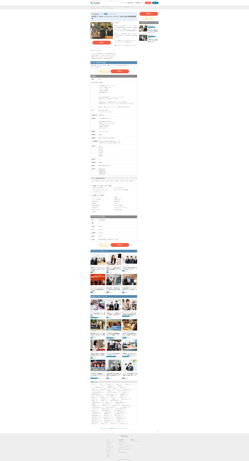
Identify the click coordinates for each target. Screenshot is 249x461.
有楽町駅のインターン (116, 399)
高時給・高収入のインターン (127, 399)
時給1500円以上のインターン (109, 418)
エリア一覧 (108, 449)
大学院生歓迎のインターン (124, 394)
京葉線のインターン (109, 402)
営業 (132, 6)
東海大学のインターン (108, 415)
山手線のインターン (113, 397)
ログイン (155, 2)
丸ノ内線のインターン (96, 408)
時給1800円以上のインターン (109, 420)
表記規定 (120, 444)
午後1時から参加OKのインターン (107, 408)
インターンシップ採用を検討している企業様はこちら (132, 2)
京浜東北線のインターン (105, 399)
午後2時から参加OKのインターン (121, 408)
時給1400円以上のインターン (97, 418)
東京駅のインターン (95, 400)
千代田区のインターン (129, 384)
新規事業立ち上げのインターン (112, 387)
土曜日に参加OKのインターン (119, 413)
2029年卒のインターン (116, 405)
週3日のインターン (123, 387)
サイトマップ (108, 452)
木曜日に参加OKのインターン (109, 412)
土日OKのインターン (126, 392)
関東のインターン (105, 423)
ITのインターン (94, 384)
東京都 (109, 14)
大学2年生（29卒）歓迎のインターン (124, 390)
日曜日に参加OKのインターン (97, 415)
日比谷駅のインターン (104, 397)
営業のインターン (111, 384)
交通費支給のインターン (111, 390)
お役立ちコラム (109, 450)
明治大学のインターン (96, 423)
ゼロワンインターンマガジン (136, 441)
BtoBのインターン (95, 397)
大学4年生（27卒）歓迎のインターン (113, 392)
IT (117, 6)
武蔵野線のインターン (124, 395)
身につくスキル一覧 (109, 446)
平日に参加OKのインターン (97, 413)
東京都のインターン (119, 384)
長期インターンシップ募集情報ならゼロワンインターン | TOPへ (114, 428)
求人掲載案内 (121, 441)
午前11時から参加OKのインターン (112, 407)
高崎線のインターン (106, 405)
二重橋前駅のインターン (108, 413)
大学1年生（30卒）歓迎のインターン (98, 390)
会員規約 (107, 455)
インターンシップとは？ (110, 441)
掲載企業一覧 (108, 442)
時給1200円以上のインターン (128, 389)
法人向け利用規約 (122, 442)
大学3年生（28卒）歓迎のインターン (98, 392)
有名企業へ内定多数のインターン (112, 395)
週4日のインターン (95, 389)
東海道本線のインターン (96, 405)
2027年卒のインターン (96, 410)
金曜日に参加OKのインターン (122, 412)
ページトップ (157, 431)
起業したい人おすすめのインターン (98, 395)
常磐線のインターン (104, 400)
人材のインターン (102, 384)
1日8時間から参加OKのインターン (121, 402)
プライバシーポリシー (110, 453)
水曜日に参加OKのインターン (97, 412)
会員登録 (148, 2)
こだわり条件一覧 (109, 447)
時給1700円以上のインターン (97, 420)
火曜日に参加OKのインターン (120, 410)
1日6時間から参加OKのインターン (116, 400)
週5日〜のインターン (117, 389)
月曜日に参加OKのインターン (107, 410)
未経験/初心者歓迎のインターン (97, 394)
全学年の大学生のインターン (119, 415)
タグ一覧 (107, 444)
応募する (101, 42)
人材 (120, 6)
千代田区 (113, 14)
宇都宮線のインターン (121, 420)
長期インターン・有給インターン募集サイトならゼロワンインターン (103, 6)
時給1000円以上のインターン (106, 389)
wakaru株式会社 (126, 6)
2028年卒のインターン (114, 423)
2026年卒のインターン (124, 423)
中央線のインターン (95, 399)
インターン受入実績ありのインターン (98, 387)
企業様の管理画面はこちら (123, 452)
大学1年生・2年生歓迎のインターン (111, 394)
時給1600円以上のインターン (122, 418)
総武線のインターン (122, 397)
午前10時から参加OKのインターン (98, 407)
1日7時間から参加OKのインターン (98, 402)
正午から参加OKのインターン (125, 407)
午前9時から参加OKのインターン (128, 405)
